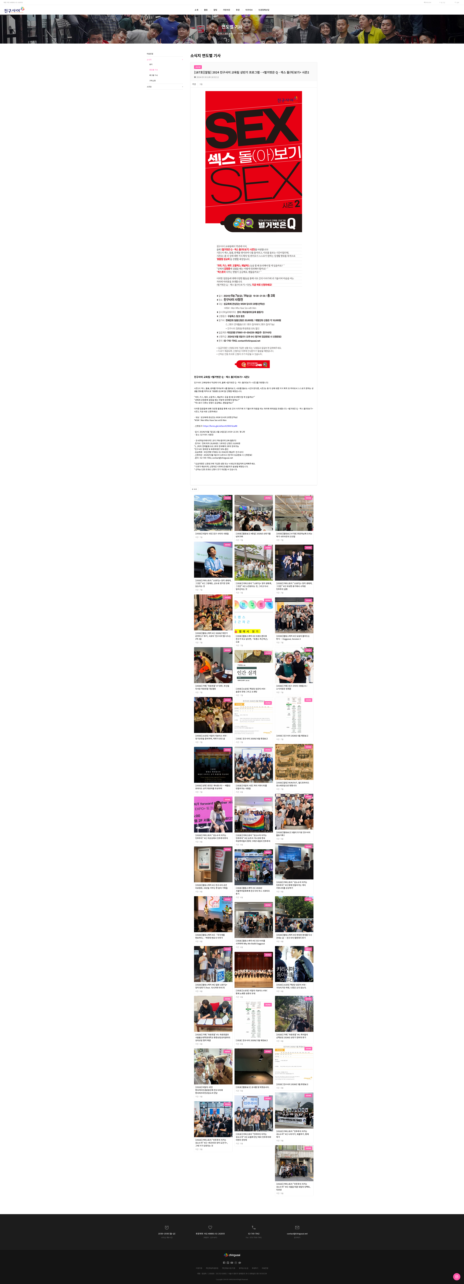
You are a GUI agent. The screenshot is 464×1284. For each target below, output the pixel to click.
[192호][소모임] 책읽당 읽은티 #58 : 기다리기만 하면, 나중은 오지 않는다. (291, 986)
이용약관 (199, 1268)
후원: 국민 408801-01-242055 (13, 2)
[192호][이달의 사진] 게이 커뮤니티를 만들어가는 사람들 (251, 787)
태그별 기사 (153, 75)
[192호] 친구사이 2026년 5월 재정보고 (252, 1040)
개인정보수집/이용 (228, 1268)
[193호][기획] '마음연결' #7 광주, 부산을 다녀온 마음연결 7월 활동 (212, 687)
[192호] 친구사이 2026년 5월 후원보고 (292, 1084)
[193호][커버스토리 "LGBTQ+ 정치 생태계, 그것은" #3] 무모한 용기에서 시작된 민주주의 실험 (294, 586)
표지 (150, 64)
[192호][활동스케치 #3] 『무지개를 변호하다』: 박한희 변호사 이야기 (210, 936)
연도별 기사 (242, 33)
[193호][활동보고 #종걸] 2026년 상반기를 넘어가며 (253, 535)
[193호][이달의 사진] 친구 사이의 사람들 (212, 533)
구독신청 (152, 80)
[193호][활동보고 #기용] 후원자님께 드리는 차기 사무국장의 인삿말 (294, 535)
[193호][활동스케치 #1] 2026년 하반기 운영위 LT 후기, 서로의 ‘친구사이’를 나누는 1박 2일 (213, 636)
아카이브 (249, 9)
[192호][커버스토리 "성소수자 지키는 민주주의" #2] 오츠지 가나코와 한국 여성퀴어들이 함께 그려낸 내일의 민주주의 (253, 838)
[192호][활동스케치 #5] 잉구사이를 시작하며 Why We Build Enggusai (250, 942)
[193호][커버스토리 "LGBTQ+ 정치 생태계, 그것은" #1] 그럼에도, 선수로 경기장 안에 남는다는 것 (213, 583)
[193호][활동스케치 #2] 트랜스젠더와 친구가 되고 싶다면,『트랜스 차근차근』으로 (252, 639)
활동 (206, 9)
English (428, 2)
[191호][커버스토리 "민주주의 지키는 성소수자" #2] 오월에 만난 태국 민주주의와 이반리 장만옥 (253, 1137)
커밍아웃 (226, 9)
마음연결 (150, 53)
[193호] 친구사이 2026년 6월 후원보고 (252, 738)
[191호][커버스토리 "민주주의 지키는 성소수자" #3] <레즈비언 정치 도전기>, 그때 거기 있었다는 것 (211, 1142)
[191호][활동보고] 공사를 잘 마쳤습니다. (252, 1087)
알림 (215, 9)
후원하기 (255, 1268)
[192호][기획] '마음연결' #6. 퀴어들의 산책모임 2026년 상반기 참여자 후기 (292, 1036)
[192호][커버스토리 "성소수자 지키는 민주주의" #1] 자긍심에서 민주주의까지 (211, 837)
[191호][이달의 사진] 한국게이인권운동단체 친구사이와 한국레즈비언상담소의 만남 (209, 1090)
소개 (196, 9)
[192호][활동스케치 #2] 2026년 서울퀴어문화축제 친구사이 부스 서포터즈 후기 (253, 890)
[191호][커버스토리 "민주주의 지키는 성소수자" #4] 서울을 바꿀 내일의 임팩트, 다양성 (293, 1186)
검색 (457, 2)
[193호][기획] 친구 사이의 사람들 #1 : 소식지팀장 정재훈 (292, 687)
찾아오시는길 (243, 1268)
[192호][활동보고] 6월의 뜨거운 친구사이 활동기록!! (293, 834)
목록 (195, 489)
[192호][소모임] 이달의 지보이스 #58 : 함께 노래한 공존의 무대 (252, 992)
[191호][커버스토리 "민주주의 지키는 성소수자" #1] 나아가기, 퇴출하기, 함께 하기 (292, 1134)
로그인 (443, 2)
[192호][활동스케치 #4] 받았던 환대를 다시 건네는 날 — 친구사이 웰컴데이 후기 (294, 936)
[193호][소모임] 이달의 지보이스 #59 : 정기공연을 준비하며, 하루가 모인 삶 (211, 737)
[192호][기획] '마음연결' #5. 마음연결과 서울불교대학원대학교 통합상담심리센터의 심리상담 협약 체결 (212, 1037)
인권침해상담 (263, 9)
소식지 (233, 33)
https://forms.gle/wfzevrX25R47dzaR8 (220, 425)
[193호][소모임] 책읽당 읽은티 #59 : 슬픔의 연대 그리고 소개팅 (251, 690)
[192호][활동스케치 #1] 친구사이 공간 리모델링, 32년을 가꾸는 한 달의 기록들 (211, 886)
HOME (220, 33)
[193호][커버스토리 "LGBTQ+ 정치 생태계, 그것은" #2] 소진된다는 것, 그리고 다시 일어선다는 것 (254, 586)
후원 (238, 9)
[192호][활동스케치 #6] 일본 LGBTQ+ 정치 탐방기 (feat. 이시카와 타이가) (211, 986)
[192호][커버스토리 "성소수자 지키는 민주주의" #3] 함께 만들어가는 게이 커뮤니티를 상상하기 (291, 885)
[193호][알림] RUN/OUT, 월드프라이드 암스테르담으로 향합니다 (292, 784)
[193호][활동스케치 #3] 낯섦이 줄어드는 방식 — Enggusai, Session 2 (293, 637)
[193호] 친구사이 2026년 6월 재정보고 (292, 735)
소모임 (165, 86)
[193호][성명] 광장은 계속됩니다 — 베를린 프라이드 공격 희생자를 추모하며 (212, 787)
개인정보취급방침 (212, 1268)
